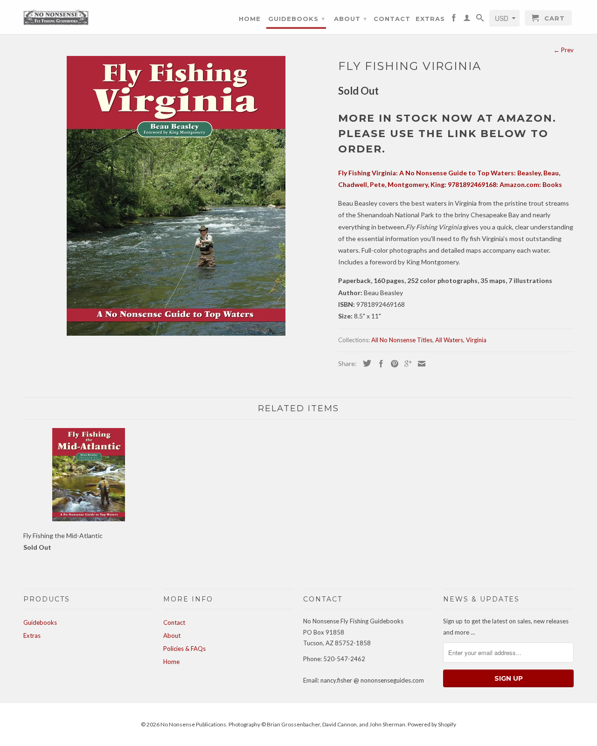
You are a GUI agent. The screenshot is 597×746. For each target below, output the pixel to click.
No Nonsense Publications (193, 724)
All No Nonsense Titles (401, 340)
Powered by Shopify (432, 724)
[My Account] (467, 19)
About (350, 18)
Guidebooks (296, 18)
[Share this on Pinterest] (392, 363)
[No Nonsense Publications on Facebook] (454, 19)
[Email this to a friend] (419, 363)
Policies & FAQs (184, 648)
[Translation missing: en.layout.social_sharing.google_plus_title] (406, 363)
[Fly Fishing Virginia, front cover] (176, 196)
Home (250, 18)
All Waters (449, 340)
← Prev (564, 50)
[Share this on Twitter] (364, 363)
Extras (430, 18)
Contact (392, 18)
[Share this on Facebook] (379, 363)
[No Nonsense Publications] (56, 16)
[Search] (480, 19)
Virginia (476, 340)
